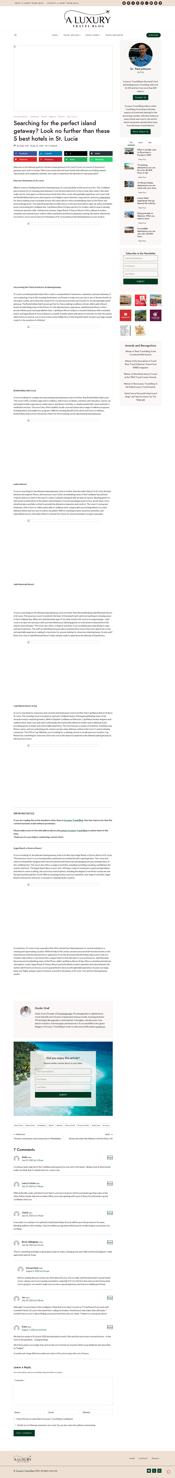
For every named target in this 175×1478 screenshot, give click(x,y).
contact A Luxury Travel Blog (73, 830)
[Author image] (15, 146)
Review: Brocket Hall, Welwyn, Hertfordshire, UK (91, 1137)
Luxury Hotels (83, 1125)
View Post (142, 159)
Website (86, 1407)
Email (52, 1407)
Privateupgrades (64, 1013)
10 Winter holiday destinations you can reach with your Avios (146, 185)
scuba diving (104, 197)
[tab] (131, 142)
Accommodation (21, 116)
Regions (52, 116)
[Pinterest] (142, 3)
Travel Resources (114, 35)
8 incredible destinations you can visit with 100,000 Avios (146, 232)
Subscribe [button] (153, 35)
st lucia (106, 1125)
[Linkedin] (137, 3)
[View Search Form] (15, 35)
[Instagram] (151, 3)
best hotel (19, 1125)
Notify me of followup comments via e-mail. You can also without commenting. (56, 1421)
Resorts (61, 116)
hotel (51, 1125)
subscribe (72, 1421)
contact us (100, 1026)
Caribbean (34, 116)
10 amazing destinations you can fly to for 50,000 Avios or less (146, 169)
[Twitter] (133, 3)
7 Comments (52, 145)
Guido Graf (24, 145)
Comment (20, 1375)
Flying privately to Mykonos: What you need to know (146, 216)
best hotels (30, 1125)
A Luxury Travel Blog (73, 820)
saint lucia (96, 1125)
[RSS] (160, 3)
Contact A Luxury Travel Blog (63, 3)
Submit (63, 1094)
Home (132, 1458)
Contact (143, 1458)
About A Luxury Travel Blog (29, 3)
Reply (109, 1157)
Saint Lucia (72, 116)
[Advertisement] (63, 600)
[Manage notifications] (168, 1472)
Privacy (156, 1458)
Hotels (44, 116)
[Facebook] (128, 3)
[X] (154, 1471)
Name (18, 1407)
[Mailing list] (124, 3)
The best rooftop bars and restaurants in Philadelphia (37, 1137)
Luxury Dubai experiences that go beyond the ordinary (146, 201)
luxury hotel (70, 1125)
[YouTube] (155, 3)
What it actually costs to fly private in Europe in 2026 (146, 152)
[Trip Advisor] (146, 3)
